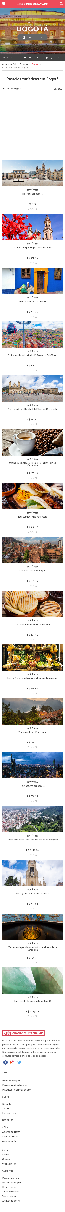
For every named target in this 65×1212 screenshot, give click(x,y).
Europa (5, 1154)
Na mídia (6, 1103)
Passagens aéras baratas (14, 1085)
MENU (57, 88)
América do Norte (11, 1131)
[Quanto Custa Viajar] (32, 4)
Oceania (6, 1159)
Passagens (11, 58)
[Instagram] (12, 1062)
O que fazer (54, 58)
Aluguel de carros (11, 1200)
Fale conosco (9, 1113)
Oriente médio (9, 1163)
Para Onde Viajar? (11, 1080)
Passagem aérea (10, 1177)
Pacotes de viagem (11, 1182)
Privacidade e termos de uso (16, 1089)
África (5, 1127)
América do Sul (9, 64)
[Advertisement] (32, 127)
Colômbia (24, 64)
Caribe (5, 1149)
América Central (10, 1136)
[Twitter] (19, 1062)
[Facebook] (5, 1062)
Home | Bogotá (35, 37)
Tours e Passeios (10, 1191)
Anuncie (6, 1108)
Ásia (4, 1145)
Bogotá (35, 64)
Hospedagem (9, 1186)
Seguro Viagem (9, 1196)
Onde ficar (33, 58)
